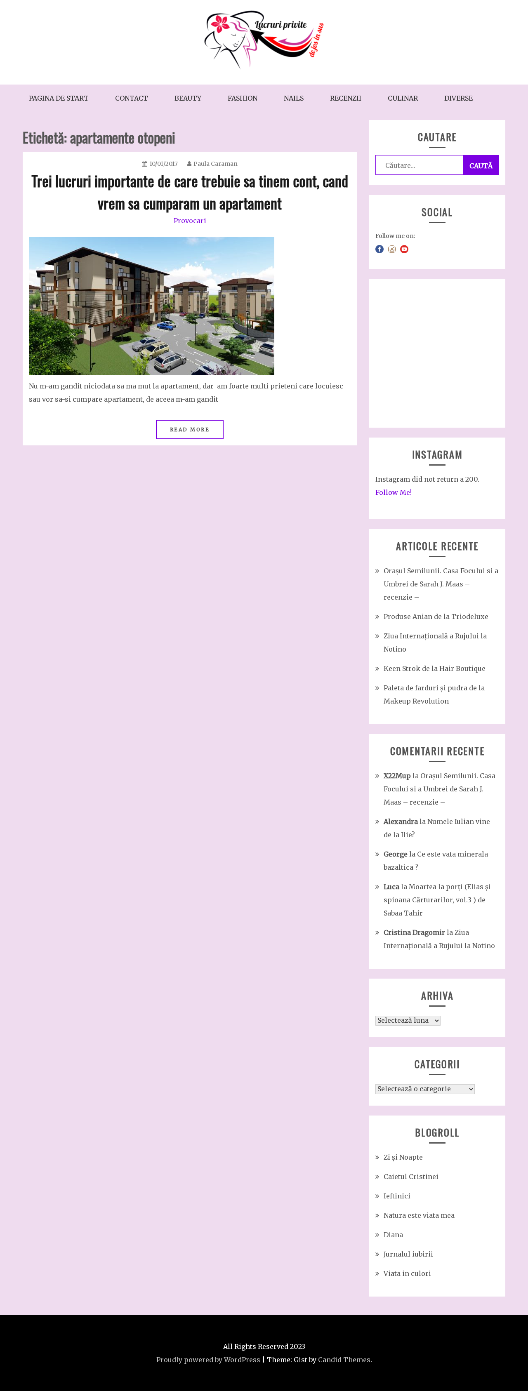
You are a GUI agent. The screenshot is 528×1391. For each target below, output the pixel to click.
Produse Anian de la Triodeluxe (436, 616)
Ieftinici (397, 1196)
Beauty (187, 98)
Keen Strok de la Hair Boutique (435, 668)
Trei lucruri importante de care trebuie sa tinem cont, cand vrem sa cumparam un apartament (189, 191)
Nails (294, 98)
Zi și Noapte (403, 1157)
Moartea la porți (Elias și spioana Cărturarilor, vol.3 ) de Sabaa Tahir (437, 900)
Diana (393, 1235)
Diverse (458, 98)
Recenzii (345, 98)
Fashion (242, 98)
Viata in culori (407, 1273)
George (396, 854)
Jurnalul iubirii (408, 1254)
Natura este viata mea (419, 1215)
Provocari (190, 221)
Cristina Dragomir (414, 932)
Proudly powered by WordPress (208, 1360)
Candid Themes (344, 1360)
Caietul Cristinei (411, 1176)
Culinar (403, 98)
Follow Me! (393, 492)
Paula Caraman (215, 163)
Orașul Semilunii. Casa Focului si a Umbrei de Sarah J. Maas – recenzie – (441, 584)
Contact (131, 98)
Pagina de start (59, 98)
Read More (190, 429)
